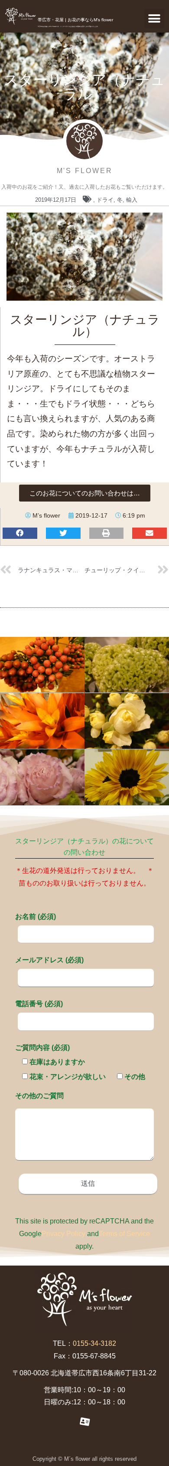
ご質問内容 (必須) (42, 1047)
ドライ (105, 200)
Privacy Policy (63, 1233)
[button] (154, 18)
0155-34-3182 (94, 1343)
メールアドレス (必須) (49, 960)
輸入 (131, 200)
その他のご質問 (39, 1095)
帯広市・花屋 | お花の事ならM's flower (75, 19)
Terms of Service (124, 1233)
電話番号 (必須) (39, 1003)
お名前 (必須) (35, 916)
